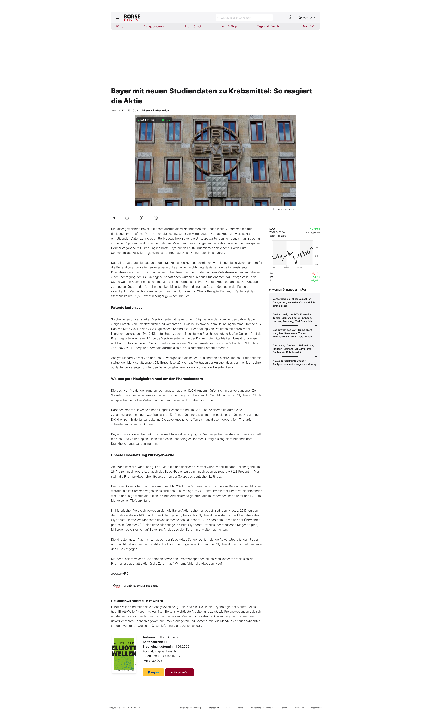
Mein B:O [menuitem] (308, 26)
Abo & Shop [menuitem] (229, 26)
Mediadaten (316, 708)
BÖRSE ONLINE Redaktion (143, 585)
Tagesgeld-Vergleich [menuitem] (270, 26)
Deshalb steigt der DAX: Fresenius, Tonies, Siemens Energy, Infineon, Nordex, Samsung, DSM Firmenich (292, 317)
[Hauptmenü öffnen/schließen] (117, 17)
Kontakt (284, 708)
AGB (228, 708)
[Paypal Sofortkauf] (153, 672)
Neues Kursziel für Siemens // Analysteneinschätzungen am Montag (295, 362)
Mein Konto (309, 17)
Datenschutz (213, 708)
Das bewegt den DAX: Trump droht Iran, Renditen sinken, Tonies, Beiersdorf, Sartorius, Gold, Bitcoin (293, 333)
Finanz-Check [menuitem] (193, 26)
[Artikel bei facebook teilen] (141, 218)
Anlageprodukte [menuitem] (154, 26)
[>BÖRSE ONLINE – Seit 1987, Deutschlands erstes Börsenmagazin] (132, 17)
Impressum (299, 708)
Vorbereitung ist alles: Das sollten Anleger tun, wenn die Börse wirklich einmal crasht (294, 302)
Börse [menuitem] (119, 26)
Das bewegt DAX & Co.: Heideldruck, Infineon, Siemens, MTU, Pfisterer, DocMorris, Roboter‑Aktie (293, 348)
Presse (240, 708)
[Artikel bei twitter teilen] (156, 218)
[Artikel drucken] (127, 218)
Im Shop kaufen (179, 672)
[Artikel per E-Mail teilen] (113, 218)
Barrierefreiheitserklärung (190, 708)
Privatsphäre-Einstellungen (261, 708)
